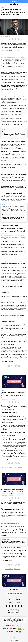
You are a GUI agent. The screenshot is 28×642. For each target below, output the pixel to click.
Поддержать (14, 1)
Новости (10, 597)
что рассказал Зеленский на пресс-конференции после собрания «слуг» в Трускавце (13, 542)
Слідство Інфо (17, 568)
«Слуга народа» (17, 369)
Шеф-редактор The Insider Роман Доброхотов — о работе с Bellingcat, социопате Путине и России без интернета (14, 209)
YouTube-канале (22, 515)
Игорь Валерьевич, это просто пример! (14, 133)
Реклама (18, 601)
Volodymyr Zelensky (9, 369)
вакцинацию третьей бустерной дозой (17, 452)
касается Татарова (7, 332)
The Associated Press (13, 412)
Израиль (20, 467)
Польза (10, 601)
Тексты (10, 599)
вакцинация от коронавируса (11, 467)
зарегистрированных (6, 513)
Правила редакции (14, 609)
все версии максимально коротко (13, 217)
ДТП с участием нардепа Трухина (13, 347)
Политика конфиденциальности (14, 612)
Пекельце (10, 602)
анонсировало (4, 525)
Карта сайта (18, 602)
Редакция (18, 597)
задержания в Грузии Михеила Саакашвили (16, 296)
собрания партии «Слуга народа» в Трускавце (11, 43)
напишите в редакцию (14, 637)
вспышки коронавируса (13, 406)
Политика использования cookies (14, 613)
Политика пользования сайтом (14, 610)
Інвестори (18, 599)
